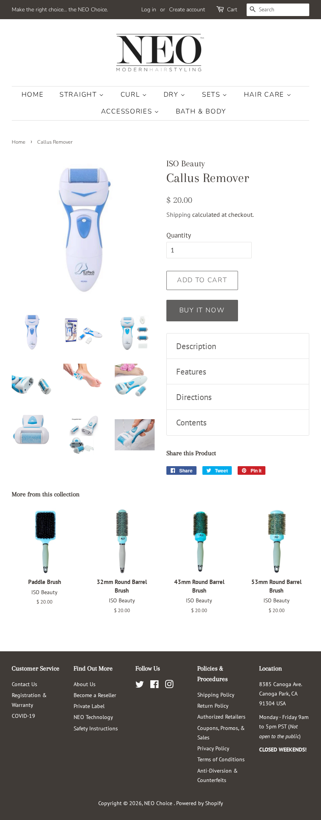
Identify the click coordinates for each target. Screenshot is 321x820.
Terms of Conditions (221, 759)
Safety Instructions (96, 728)
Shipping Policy (215, 694)
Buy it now (202, 310)
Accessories (127, 111)
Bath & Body (201, 111)
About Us (85, 684)
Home (33, 94)
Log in (148, 9)
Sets (212, 94)
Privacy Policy (213, 748)
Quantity (178, 235)
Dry (172, 94)
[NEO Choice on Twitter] (139, 685)
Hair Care (265, 94)
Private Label (89, 706)
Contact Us (24, 684)
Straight (79, 94)
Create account (187, 9)
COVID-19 (23, 715)
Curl (131, 94)
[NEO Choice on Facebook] (154, 685)
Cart (232, 9)
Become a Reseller (95, 695)
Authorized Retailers (221, 716)
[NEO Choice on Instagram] (169, 685)
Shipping (178, 214)
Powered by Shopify (199, 803)
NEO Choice (159, 803)
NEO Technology (93, 717)
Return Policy (213, 705)
